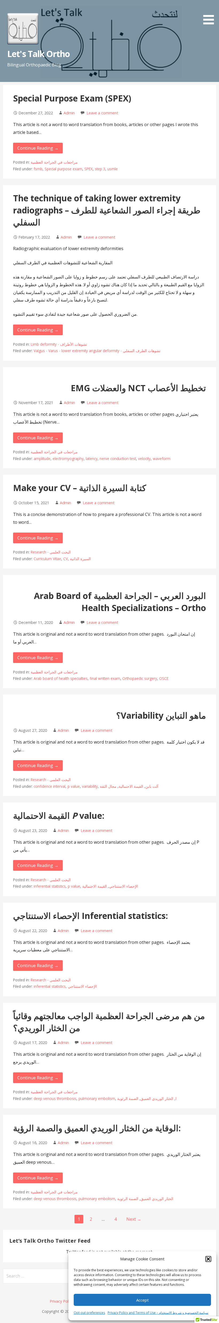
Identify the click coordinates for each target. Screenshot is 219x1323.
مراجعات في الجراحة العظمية (54, 162)
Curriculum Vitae (47, 558)
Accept (142, 1300)
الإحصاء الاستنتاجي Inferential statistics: (90, 915)
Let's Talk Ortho (38, 53)
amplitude (42, 458)
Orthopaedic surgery (139, 678)
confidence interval (49, 786)
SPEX (88, 168)
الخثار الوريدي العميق (156, 1098)
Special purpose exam (63, 168)
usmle (112, 168)
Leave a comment (102, 112)
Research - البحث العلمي (51, 552)
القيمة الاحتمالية (131, 786)
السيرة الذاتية (80, 558)
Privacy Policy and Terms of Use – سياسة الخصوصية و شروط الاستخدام (158, 1312)
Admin (69, 112)
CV (65, 558)
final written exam (105, 678)
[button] (208, 1259)
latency (91, 458)
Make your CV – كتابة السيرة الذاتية (79, 487)
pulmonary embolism (97, 1098)
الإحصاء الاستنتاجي (123, 886)
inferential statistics (50, 886)
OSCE (164, 678)
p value (74, 786)
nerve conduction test (118, 458)
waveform (161, 458)
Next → (133, 1219)
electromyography (68, 458)
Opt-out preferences (89, 1312)
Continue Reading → (37, 148)
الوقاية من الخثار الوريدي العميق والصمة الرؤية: (97, 1128)
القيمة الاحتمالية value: (58, 815)
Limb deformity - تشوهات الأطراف (59, 344)
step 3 (100, 168)
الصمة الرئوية (127, 1098)
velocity (144, 458)
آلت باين (151, 786)
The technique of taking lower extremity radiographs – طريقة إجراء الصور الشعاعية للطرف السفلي (106, 210)
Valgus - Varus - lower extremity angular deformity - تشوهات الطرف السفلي (97, 350)
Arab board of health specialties (61, 678)
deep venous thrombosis (55, 1098)
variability (90, 786)
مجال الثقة (108, 786)
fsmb (38, 168)
